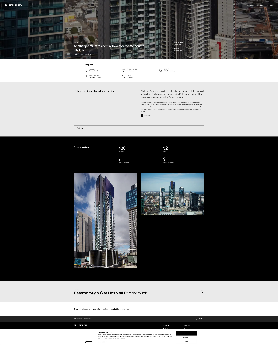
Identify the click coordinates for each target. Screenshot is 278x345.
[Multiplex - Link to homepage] (94, 325)
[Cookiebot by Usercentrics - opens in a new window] (88, 342)
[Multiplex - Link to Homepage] (13, 5)
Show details (101, 342)
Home (75, 318)
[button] (250, 5)
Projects (80, 318)
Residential (78, 42)
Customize (185, 337)
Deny (186, 341)
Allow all (186, 333)
